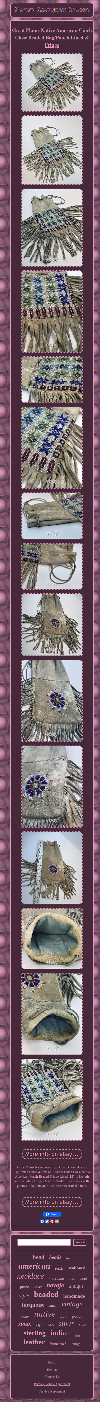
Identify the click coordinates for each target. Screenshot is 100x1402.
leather (34, 1342)
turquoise (33, 1305)
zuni (53, 1305)
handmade (74, 1296)
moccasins (57, 1278)
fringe (76, 1344)
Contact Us (51, 1376)
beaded (46, 1294)
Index (52, 1362)
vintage (72, 1304)
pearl (83, 1278)
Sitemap (52, 1369)
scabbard (76, 1267)
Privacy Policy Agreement (52, 1384)
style (24, 1296)
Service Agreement (52, 1391)
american (34, 1265)
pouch (77, 1316)
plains (63, 1317)
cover (38, 1287)
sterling (35, 1333)
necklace (30, 1276)
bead (38, 1257)
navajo (55, 1285)
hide (51, 1325)
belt (68, 1258)
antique (76, 1286)
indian (60, 1332)
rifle (39, 1324)
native (45, 1314)
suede (77, 1335)
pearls (25, 1286)
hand (82, 1325)
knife (72, 1279)
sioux (24, 1324)
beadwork (58, 1343)
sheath (25, 1317)
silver (66, 1323)
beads (55, 1257)
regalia (59, 1268)
